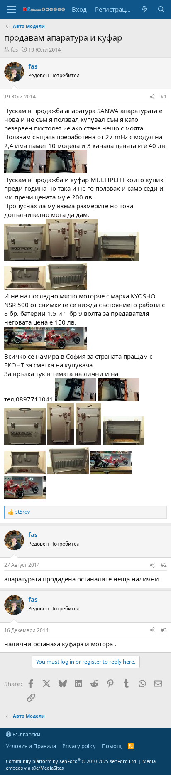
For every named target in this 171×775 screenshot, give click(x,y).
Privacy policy (79, 746)
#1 (164, 96)
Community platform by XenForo (71, 761)
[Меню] (11, 9)
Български (25, 734)
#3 (164, 630)
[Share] (152, 97)
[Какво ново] (145, 9)
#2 (164, 564)
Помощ (112, 746)
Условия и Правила (31, 746)
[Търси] (161, 9)
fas (14, 49)
